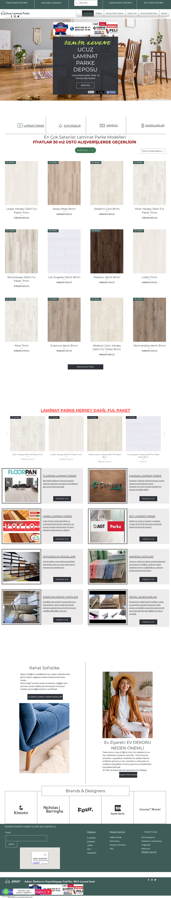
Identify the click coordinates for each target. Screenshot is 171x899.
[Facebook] (11, 16)
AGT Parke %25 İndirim (154, 3)
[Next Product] (164, 433)
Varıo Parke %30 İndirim (51, 3)
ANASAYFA (91, 853)
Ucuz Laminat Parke (18, 13)
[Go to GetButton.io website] (6, 896)
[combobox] (153, 151)
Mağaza (91, 832)
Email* (8, 833)
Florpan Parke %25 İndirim (17, 3)
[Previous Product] (6, 433)
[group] (85, 439)
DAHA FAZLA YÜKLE (85, 367)
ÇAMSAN (91, 842)
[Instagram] (15, 16)
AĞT (89, 849)
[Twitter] (18, 16)
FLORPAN (91, 838)
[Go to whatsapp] (6, 891)
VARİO (90, 845)
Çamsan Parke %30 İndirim (120, 3)
